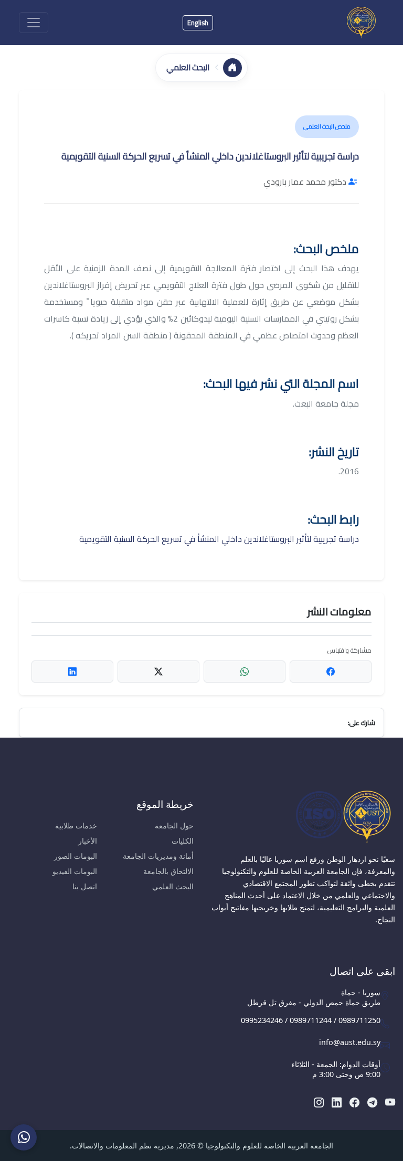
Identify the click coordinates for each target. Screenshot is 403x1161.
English (197, 22)
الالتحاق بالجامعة (168, 871)
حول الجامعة (174, 825)
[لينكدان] (337, 1102)
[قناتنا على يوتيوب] (390, 1102)
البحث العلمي (173, 886)
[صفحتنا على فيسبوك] (354, 1102)
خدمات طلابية (76, 825)
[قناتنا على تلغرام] (372, 1102)
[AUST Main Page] (302, 816)
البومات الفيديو (74, 871)
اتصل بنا (84, 886)
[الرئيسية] (232, 67)
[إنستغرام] (319, 1102)
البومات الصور (75, 856)
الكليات (183, 841)
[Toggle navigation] (33, 22)
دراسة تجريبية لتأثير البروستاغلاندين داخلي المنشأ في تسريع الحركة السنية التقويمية (219, 539)
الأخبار (87, 841)
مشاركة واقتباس (349, 650)
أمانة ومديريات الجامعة (158, 856)
